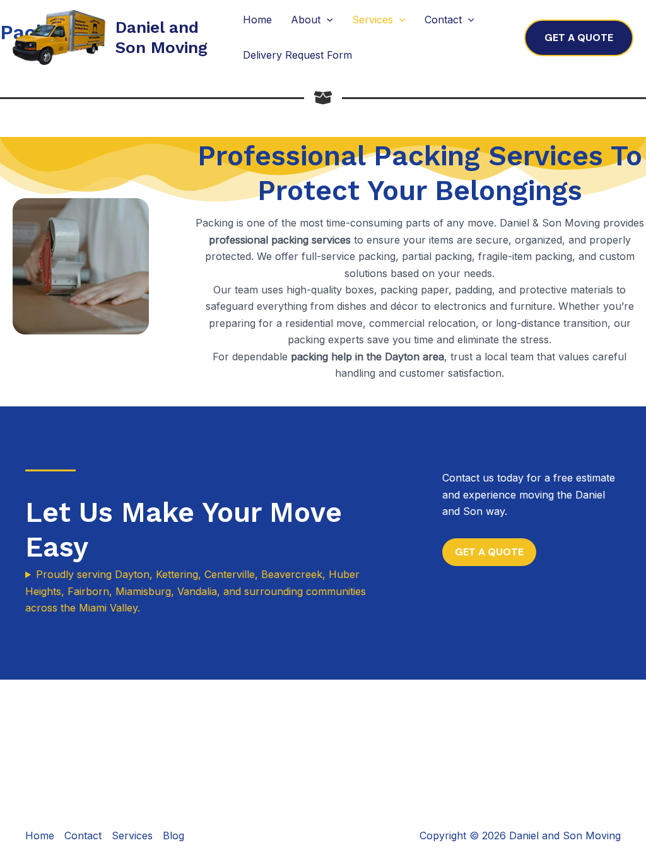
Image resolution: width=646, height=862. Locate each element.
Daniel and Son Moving (161, 37)
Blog (173, 835)
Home (257, 19)
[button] (578, 38)
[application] (326, 20)
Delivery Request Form (297, 55)
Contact (443, 19)
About (305, 19)
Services (372, 19)
